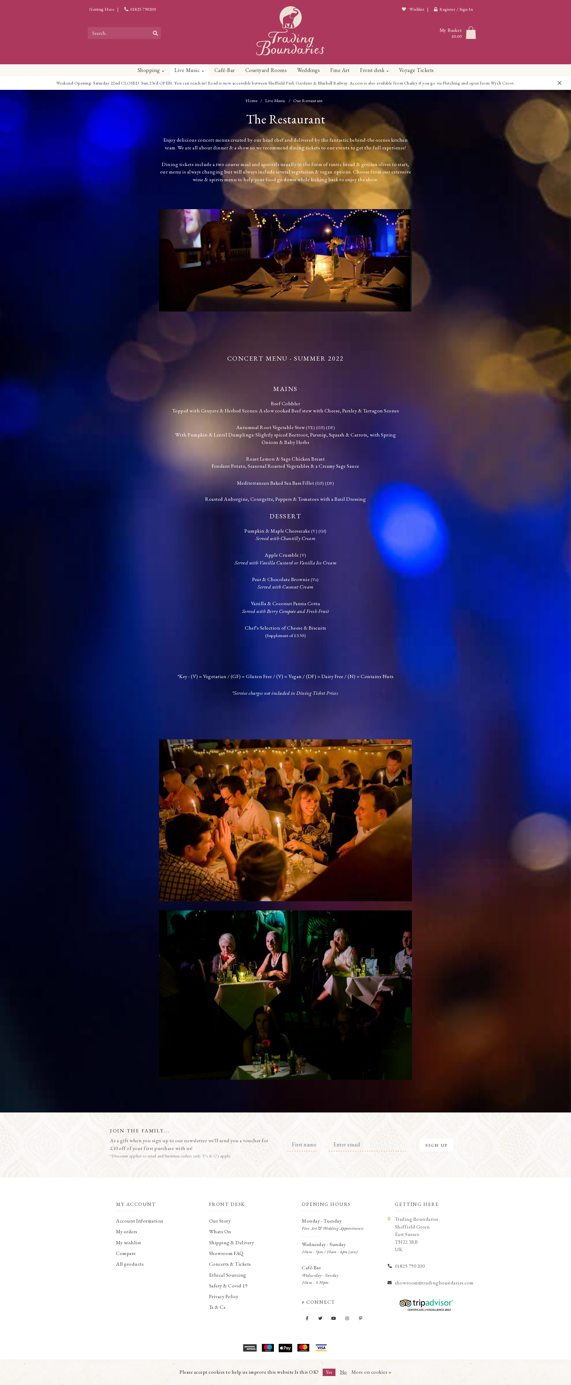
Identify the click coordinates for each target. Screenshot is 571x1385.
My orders (126, 1231)
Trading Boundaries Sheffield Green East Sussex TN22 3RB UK (416, 1234)
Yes (329, 1372)
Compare (126, 1253)
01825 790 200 (410, 1266)
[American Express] (249, 1347)
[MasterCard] (303, 1347)
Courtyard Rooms (266, 70)
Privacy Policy (224, 1296)
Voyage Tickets (416, 70)
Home (252, 100)
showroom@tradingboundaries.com (434, 1282)
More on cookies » (372, 1372)
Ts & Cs (217, 1307)
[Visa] (321, 1347)
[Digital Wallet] (285, 1347)
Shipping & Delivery (231, 1242)
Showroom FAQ (226, 1253)
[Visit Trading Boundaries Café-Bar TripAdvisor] (424, 1303)
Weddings (308, 70)
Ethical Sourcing (227, 1275)
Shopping (148, 70)
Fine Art (339, 70)
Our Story (220, 1220)
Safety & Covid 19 (228, 1285)
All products (130, 1264)
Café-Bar (224, 70)
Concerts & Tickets (230, 1264)
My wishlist (128, 1242)
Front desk (372, 70)
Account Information (140, 1220)
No (343, 1372)
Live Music (187, 70)
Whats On (220, 1231)
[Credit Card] (267, 1347)
